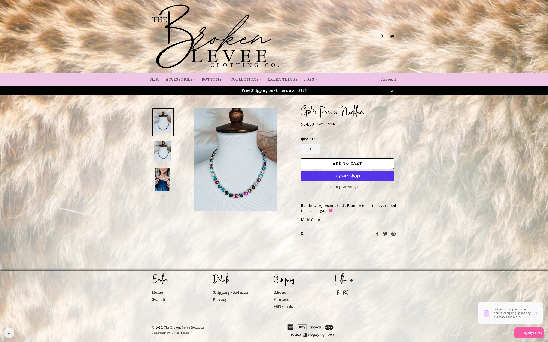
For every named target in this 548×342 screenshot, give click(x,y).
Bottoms (212, 79)
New (155, 79)
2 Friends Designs (179, 333)
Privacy (220, 299)
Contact (281, 299)
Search (158, 299)
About (280, 292)
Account (388, 79)
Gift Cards (283, 306)
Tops (309, 79)
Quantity (308, 139)
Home (157, 292)
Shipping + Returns (231, 292)
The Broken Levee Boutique (184, 327)
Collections (245, 79)
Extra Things (283, 79)
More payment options (347, 187)
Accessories (180, 79)
